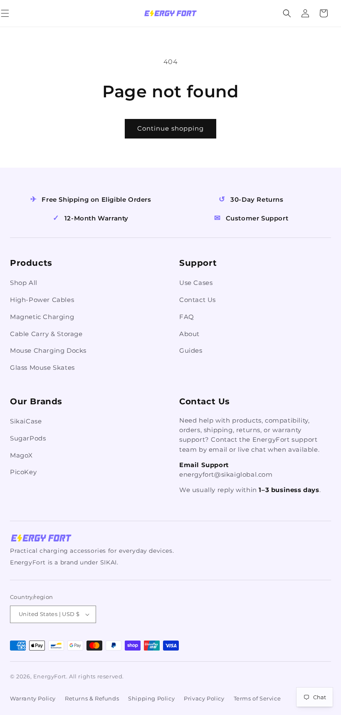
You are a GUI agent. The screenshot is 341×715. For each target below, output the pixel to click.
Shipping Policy (151, 698)
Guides (191, 350)
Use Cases (196, 283)
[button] (14, 13)
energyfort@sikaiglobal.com (226, 474)
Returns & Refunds (92, 698)
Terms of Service (257, 698)
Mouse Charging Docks (48, 350)
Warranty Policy (33, 698)
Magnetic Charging (42, 317)
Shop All (23, 283)
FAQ (186, 317)
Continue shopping (170, 128)
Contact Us (197, 300)
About (189, 334)
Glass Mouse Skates (42, 367)
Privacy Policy (204, 698)
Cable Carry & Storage (46, 334)
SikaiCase (26, 421)
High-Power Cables (42, 300)
